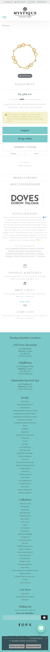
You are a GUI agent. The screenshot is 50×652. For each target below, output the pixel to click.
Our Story (25, 594)
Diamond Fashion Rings (15, 253)
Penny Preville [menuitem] (25, 555)
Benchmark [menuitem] (25, 507)
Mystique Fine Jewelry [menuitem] (25, 462)
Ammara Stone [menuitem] (25, 504)
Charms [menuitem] (25, 444)
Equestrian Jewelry (33, 251)
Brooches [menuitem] (25, 487)
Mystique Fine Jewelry (16, 251)
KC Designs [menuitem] (25, 537)
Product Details (25, 178)
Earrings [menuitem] (25, 429)
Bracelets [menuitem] (25, 432)
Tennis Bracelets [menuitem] (25, 481)
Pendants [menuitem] (25, 471)
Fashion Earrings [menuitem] (25, 493)
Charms (17, 256)
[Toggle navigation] (4, 17)
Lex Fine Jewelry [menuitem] (25, 540)
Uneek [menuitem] (25, 580)
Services (25, 600)
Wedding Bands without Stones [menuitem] (25, 411)
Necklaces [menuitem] (25, 438)
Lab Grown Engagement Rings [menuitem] (25, 417)
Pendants (40, 253)
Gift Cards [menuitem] (25, 477)
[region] (25, 56)
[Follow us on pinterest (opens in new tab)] (26, 624)
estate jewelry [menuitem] (25, 447)
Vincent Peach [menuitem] (25, 583)
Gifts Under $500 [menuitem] (25, 456)
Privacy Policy (36, 638)
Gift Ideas (41, 256)
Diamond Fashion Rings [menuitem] (25, 465)
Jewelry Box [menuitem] (25, 408)
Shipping (13, 153)
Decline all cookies (17, 646)
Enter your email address (25, 613)
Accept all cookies (33, 646)
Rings (8, 248)
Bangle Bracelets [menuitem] (25, 490)
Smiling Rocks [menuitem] (25, 574)
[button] (8, 2)
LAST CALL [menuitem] (25, 459)
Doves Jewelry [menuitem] (25, 516)
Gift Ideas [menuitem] (25, 402)
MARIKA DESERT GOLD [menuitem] (25, 546)
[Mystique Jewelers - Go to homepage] (25, 12)
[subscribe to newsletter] (44, 617)
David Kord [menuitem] (25, 510)
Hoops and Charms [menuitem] (25, 534)
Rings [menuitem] (25, 426)
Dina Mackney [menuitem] (25, 513)
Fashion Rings (30, 253)
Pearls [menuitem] (25, 441)
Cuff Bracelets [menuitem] (25, 484)
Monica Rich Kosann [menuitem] (25, 552)
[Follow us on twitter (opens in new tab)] (30, 624)
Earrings (32, 248)
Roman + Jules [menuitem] (25, 561)
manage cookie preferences (24, 641)
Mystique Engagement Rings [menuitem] (25, 414)
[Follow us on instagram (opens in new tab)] (22, 624)
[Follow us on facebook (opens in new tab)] (19, 624)
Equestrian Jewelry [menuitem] (25, 453)
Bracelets (7, 26)
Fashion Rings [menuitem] (25, 468)
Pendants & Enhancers (19, 248)
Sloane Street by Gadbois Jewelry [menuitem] (25, 570)
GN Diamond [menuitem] (25, 528)
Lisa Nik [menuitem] (25, 543)
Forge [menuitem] (25, 525)
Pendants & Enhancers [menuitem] (25, 435)
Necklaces (9, 256)
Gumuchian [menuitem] (25, 531)
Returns (36, 153)
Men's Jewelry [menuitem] (25, 450)
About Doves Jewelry (25, 184)
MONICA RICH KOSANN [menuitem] (25, 405)
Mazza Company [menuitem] (25, 549)
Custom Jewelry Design (25, 597)
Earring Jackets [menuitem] (25, 474)
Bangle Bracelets (27, 256)
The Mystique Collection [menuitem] (25, 577)
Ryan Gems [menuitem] (25, 567)
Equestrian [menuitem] (25, 519)
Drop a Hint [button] (25, 138)
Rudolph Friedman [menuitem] (25, 564)
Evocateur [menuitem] (25, 522)
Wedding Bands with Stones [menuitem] (25, 423)
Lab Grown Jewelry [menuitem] (25, 420)
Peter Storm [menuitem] (25, 558)
